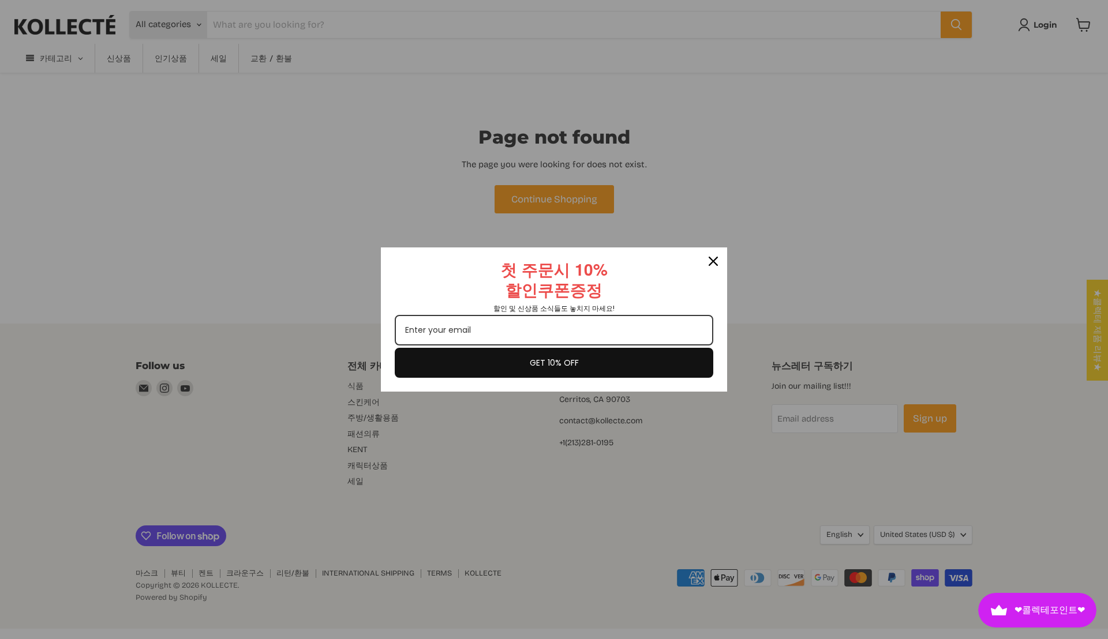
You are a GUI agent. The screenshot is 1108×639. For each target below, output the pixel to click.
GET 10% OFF (554, 363)
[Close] (713, 261)
